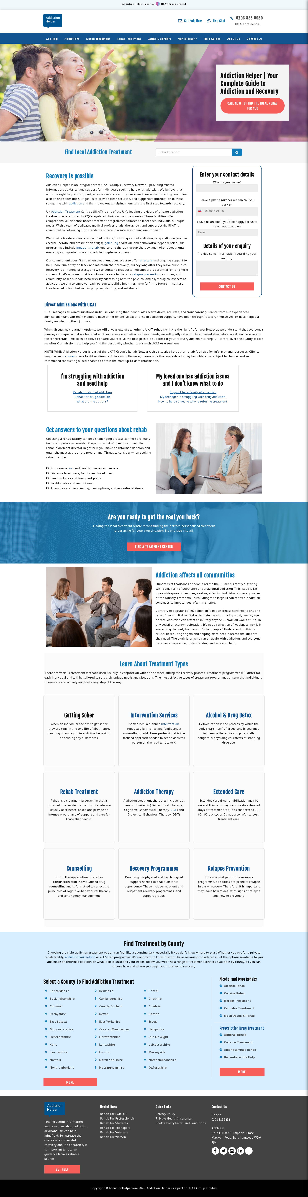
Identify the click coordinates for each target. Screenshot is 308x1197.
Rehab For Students (114, 1123)
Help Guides (212, 38)
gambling (111, 243)
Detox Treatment (98, 38)
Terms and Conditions (190, 1123)
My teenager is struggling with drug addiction (192, 397)
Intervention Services (154, 715)
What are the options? (92, 401)
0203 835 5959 (249, 17)
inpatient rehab (87, 248)
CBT (174, 810)
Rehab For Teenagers (115, 1128)
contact (70, 356)
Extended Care (228, 792)
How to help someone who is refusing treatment (192, 401)
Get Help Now (193, 21)
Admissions (67, 304)
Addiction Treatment (65, 212)
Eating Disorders (159, 38)
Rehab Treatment (129, 38)
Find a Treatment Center (154, 547)
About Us (233, 38)
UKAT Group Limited (173, 4)
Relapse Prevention (229, 868)
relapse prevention (146, 274)
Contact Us (254, 38)
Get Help (52, 38)
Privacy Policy (165, 1114)
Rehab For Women (113, 1137)
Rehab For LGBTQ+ (113, 1114)
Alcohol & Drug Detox (229, 715)
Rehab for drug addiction (92, 397)
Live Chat (219, 21)
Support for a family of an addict (193, 392)
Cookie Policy (165, 1123)
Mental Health (187, 38)
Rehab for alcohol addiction (92, 392)
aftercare (146, 260)
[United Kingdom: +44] (200, 211)
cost (71, 468)
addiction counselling (80, 957)
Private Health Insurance (174, 1118)
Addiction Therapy (154, 792)
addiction (75, 203)
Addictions (72, 38)
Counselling (79, 868)
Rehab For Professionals (117, 1118)
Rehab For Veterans (114, 1132)
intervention (170, 724)
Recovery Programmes (154, 868)
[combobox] (198, 152)
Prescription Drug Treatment (242, 1028)
